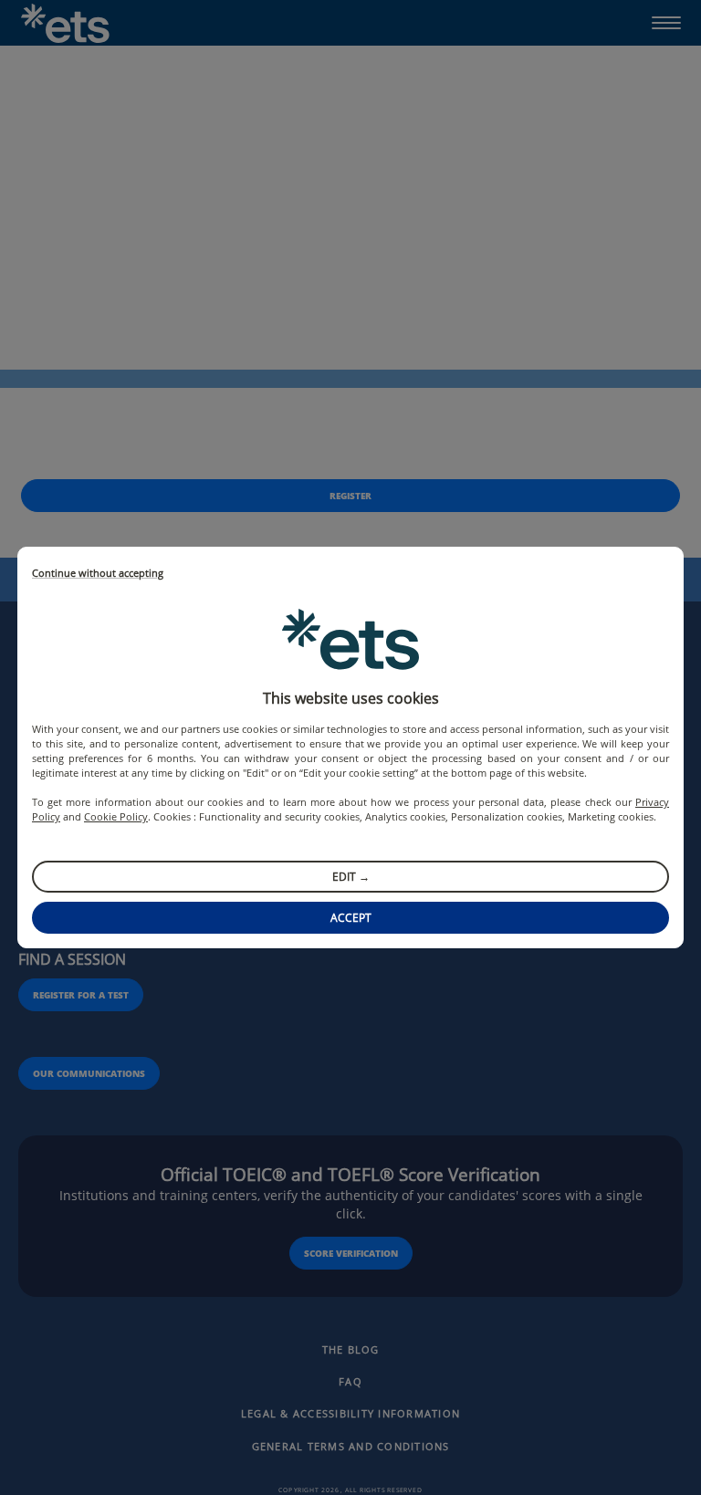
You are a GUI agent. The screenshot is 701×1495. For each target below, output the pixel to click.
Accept (350, 917)
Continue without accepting (97, 574)
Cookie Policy (116, 816)
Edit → (351, 876)
